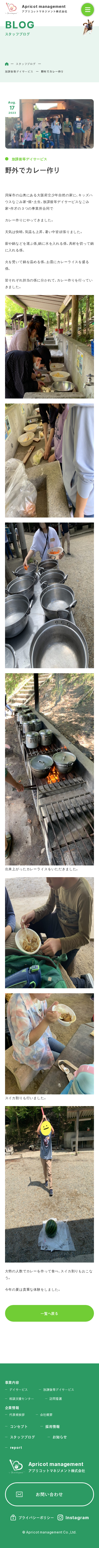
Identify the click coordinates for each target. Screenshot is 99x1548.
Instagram (77, 1517)
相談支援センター (21, 1399)
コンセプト (19, 1426)
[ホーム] (6, 64)
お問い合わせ (49, 1494)
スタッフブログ (22, 1436)
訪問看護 (56, 1399)
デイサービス (18, 1390)
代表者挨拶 (17, 1415)
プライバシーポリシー (36, 1517)
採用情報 (52, 1426)
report (16, 1447)
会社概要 (46, 1415)
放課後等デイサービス (29, 158)
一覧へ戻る (49, 1313)
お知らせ (60, 1436)
